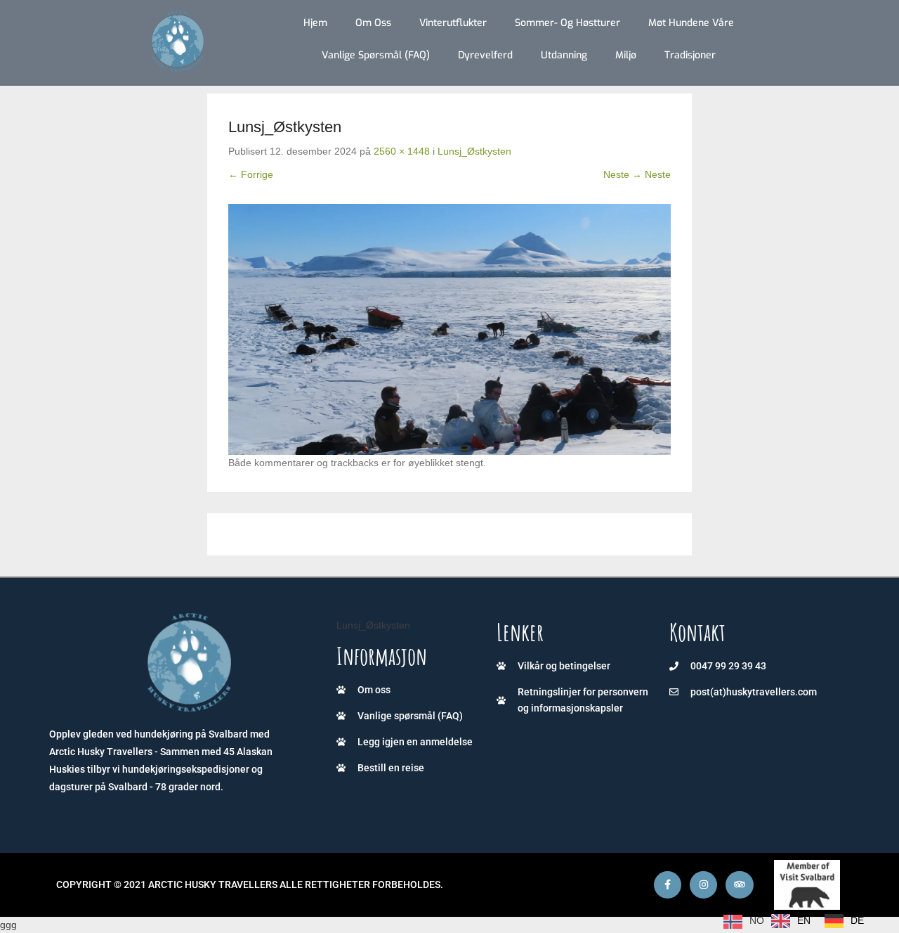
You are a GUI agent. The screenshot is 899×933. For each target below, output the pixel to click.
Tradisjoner (690, 55)
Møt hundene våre (691, 23)
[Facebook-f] (667, 885)
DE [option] (857, 920)
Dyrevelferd (485, 55)
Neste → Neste (637, 174)
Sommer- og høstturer (567, 23)
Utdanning (564, 55)
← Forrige (250, 174)
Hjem (315, 23)
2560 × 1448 (402, 151)
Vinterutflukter (453, 23)
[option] (791, 921)
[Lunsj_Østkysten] (449, 329)
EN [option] (804, 920)
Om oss (373, 23)
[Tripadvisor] (739, 885)
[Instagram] (703, 885)
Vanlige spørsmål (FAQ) (376, 55)
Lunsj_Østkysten (474, 151)
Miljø (625, 55)
